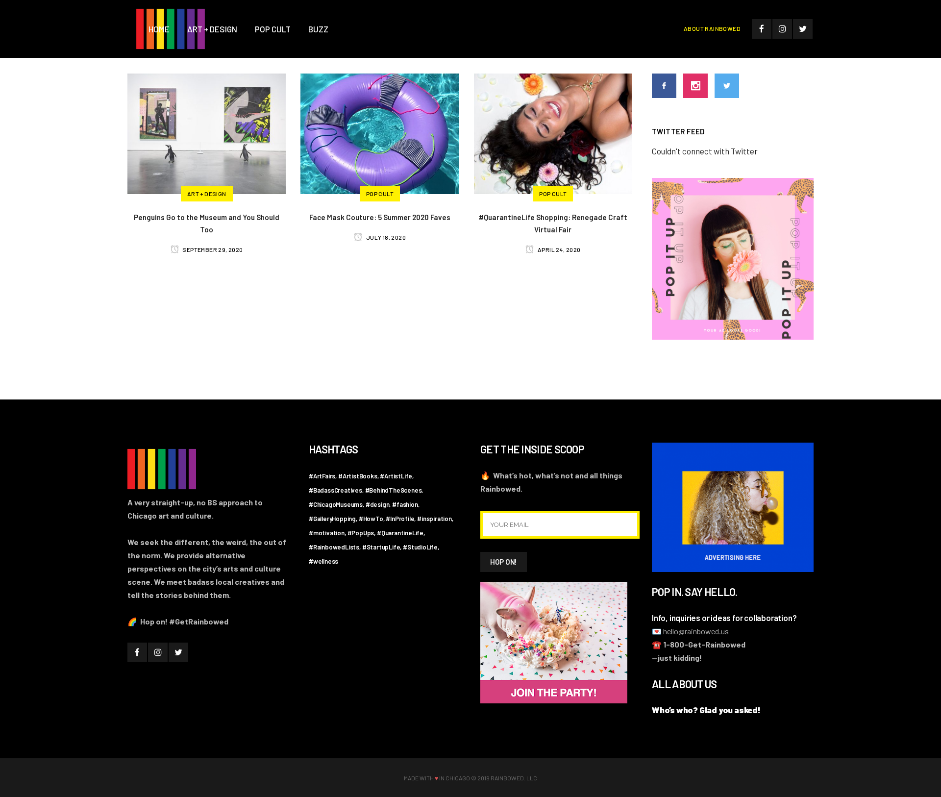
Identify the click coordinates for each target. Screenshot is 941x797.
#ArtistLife (396, 476)
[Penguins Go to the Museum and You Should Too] (206, 132)
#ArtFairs (322, 476)
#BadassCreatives (335, 490)
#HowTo (371, 519)
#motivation (327, 533)
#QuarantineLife (400, 533)
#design (378, 504)
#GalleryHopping (332, 519)
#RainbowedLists (334, 547)
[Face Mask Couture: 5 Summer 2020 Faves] (379, 132)
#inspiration (434, 519)
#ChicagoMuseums (336, 504)
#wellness (323, 561)
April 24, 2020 (558, 249)
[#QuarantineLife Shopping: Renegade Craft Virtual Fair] (553, 132)
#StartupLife (381, 547)
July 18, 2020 (385, 237)
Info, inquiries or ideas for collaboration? (724, 618)
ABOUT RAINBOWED (712, 28)
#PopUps (360, 533)
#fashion (405, 504)
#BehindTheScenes (393, 490)
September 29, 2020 (212, 249)
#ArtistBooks (357, 476)
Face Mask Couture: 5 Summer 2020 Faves (379, 217)
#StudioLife (420, 547)
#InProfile (400, 519)
